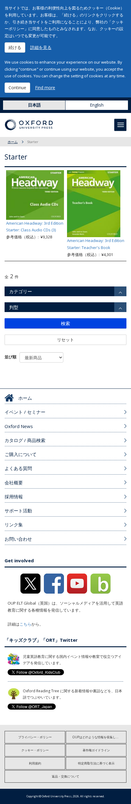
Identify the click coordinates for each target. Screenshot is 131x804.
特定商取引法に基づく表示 (96, 763)
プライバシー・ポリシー (35, 737)
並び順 (10, 357)
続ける (15, 47)
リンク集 (14, 524)
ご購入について (21, 454)
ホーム (13, 141)
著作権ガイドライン (96, 750)
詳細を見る (40, 47)
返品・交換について (65, 776)
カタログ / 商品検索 (25, 440)
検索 (65, 323)
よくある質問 (18, 468)
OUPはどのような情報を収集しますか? (99, 737)
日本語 (34, 105)
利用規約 (35, 763)
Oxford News (19, 426)
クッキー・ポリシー (35, 750)
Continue (17, 87)
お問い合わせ (18, 539)
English (97, 105)
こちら (25, 624)
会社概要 (14, 482)
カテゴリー (20, 291)
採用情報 (14, 496)
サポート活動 (18, 510)
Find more (45, 87)
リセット (65, 339)
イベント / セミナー (25, 412)
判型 (13, 307)
